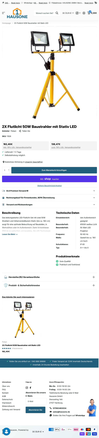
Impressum (6, 404)
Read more (15, 3)
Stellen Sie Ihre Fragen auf (68, 417)
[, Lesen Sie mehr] (78, 13)
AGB (4, 397)
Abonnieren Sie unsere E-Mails (35, 395)
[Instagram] (26, 389)
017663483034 (58, 409)
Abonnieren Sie (35, 411)
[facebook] (30, 389)
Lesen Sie (8, 232)
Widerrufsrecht (8, 407)
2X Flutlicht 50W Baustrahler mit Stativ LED (21, 347)
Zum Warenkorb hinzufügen (54, 170)
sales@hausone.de (60, 413)
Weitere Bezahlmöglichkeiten (49, 186)
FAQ (4, 391)
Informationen (6, 383)
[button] (9, 168)
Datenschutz (7, 401)
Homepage (6, 23)
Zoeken (56, 13)
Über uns (6, 387)
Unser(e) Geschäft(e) (34, 162)
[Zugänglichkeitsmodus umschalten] (95, 3)
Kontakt (5, 394)
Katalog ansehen (3, 13)
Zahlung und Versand (11, 411)
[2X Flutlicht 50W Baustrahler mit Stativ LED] (21, 320)
